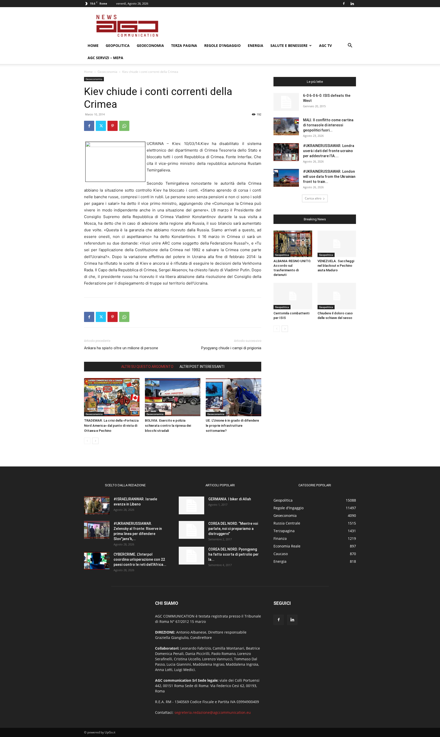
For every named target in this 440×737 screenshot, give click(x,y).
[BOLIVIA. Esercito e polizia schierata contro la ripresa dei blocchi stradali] (172, 397)
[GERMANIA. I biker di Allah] (191, 505)
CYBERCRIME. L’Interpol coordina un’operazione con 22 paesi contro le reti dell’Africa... (140, 559)
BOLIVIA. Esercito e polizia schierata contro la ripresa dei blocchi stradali (168, 426)
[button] (350, 46)
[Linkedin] (352, 3)
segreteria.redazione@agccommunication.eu (212, 712)
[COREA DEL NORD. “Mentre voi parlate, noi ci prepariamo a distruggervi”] (191, 530)
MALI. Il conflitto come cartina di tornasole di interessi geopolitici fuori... (328, 125)
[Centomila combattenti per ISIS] (292, 296)
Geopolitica (118, 45)
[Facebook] (344, 3)
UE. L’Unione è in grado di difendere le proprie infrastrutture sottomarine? (232, 426)
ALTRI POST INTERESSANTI (202, 366)
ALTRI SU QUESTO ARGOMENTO (147, 366)
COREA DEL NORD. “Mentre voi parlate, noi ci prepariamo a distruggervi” (233, 528)
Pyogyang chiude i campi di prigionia (231, 348)
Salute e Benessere (289, 45)
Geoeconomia (150, 45)
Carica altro (313, 198)
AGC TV (325, 45)
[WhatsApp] (124, 126)
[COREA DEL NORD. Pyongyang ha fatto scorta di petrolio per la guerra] (191, 556)
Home (93, 45)
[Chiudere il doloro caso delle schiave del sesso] (337, 296)
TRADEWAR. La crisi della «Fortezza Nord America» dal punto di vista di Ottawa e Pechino (111, 426)
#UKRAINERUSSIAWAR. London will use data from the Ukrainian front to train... (329, 176)
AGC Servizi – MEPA (105, 57)
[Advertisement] (263, 25)
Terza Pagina (184, 45)
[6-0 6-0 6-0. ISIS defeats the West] (286, 102)
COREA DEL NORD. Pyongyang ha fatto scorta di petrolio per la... (233, 554)
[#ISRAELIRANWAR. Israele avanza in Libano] (96, 505)
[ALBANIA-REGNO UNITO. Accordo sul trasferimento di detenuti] (292, 244)
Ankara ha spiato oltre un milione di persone (121, 348)
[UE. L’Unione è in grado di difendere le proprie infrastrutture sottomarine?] (233, 397)
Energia (255, 45)
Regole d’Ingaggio (222, 45)
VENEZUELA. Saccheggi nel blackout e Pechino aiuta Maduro (336, 265)
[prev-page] (87, 441)
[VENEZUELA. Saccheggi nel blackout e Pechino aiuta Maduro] (337, 244)
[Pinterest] (112, 126)
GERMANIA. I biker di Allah (229, 499)
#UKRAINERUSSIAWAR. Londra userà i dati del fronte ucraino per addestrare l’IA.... (328, 151)
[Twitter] (101, 126)
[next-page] (95, 441)
